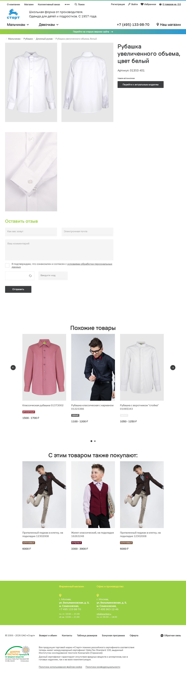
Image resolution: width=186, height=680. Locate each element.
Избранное (150, 4)
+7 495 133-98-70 (70, 609)
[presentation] (13, 367)
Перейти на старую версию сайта (91, 31)
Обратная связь (172, 635)
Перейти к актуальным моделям (141, 84)
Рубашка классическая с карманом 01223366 (92, 407)
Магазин (29, 4)
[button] (91, 441)
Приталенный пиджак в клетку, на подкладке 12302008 (42, 534)
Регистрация (118, 4)
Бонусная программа (113, 635)
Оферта (134, 635)
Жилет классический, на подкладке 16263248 (92, 534)
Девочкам (47, 24)
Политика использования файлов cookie (60, 667)
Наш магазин (170, 24)
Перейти (33, 428)
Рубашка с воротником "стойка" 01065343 (139, 407)
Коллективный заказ (49, 4)
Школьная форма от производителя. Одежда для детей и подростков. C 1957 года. (63, 14)
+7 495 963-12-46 (107, 609)
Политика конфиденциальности (103, 667)
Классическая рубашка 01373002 (43, 405)
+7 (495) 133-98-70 (133, 24)
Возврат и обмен (48, 635)
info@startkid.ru (104, 614)
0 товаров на (172, 4)
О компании (13, 4)
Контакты (67, 635)
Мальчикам (16, 24)
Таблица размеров (87, 635)
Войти (134, 4)
